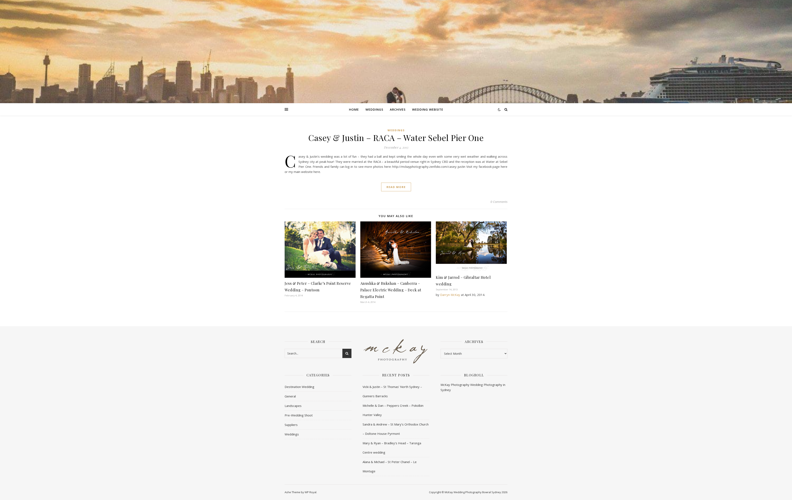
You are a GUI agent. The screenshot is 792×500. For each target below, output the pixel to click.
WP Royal (310, 492)
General (290, 396)
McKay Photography (455, 385)
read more (396, 187)
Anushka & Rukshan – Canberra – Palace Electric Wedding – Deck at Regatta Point (390, 290)
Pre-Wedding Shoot (299, 415)
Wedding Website (427, 109)
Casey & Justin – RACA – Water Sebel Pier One (396, 137)
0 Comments (498, 202)
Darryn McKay (450, 295)
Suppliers (291, 425)
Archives (397, 109)
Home (354, 109)
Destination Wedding (299, 387)
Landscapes (293, 406)
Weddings (374, 109)
